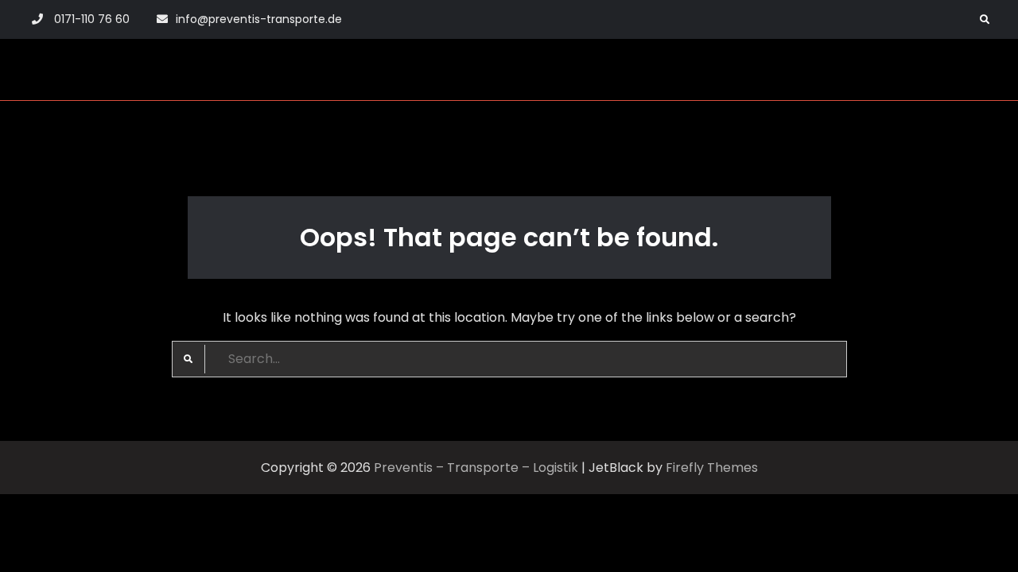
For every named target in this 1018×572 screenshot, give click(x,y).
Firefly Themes (712, 467)
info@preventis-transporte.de (259, 19)
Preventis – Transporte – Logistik (476, 467)
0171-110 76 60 (92, 19)
